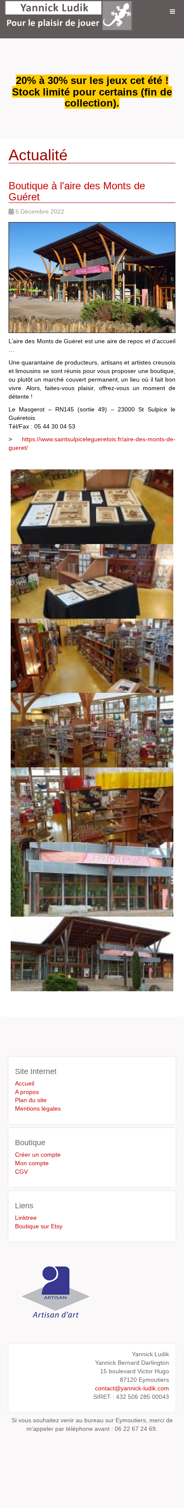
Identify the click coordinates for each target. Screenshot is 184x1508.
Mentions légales (38, 1108)
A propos (27, 1091)
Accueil (24, 1083)
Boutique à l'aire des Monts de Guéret (77, 191)
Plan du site (31, 1100)
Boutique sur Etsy (38, 1226)
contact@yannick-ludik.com (132, 1388)
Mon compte (32, 1163)
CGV (21, 1171)
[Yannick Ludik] (68, 11)
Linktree (26, 1217)
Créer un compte (38, 1154)
